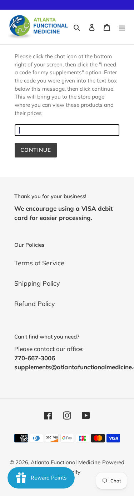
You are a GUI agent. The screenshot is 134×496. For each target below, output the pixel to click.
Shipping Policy (37, 283)
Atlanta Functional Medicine (65, 462)
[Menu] (121, 27)
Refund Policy (34, 304)
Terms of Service (39, 263)
